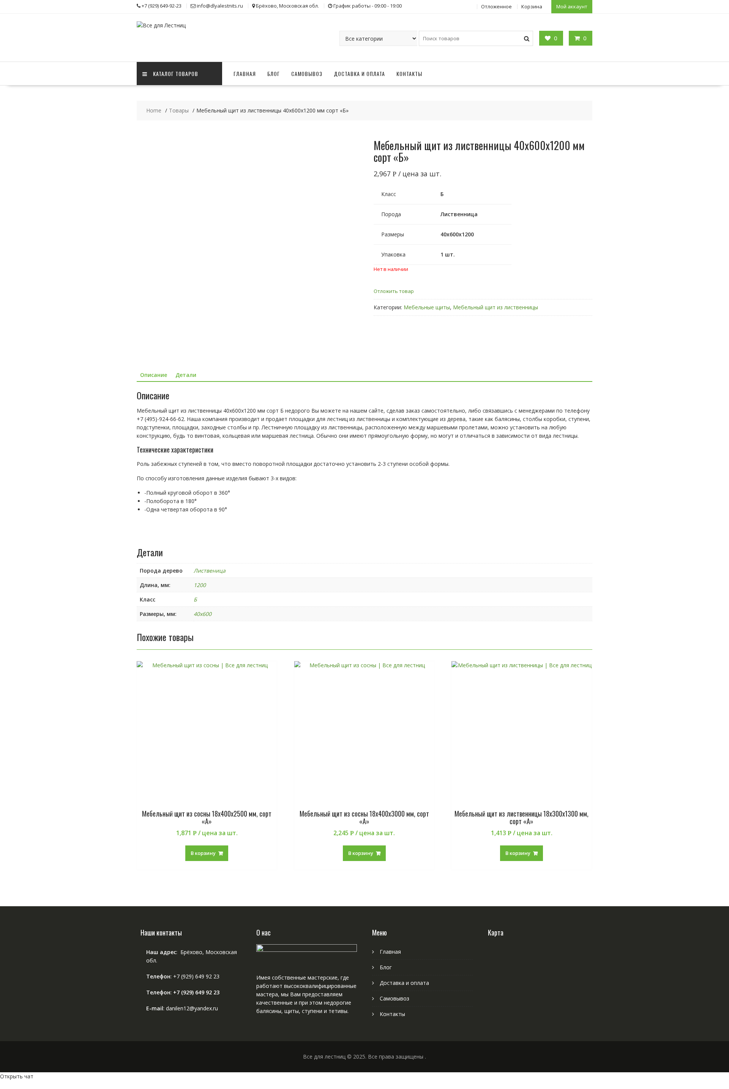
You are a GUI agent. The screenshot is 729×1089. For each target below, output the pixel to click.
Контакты (409, 74)
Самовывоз (306, 74)
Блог (273, 74)
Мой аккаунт (571, 6)
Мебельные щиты (427, 307)
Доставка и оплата (359, 74)
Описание (153, 374)
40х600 (202, 613)
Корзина (531, 6)
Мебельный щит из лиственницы (495, 307)
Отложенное (496, 6)
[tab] (153, 375)
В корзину (203, 853)
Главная (245, 74)
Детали (185, 374)
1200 (200, 585)
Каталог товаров (175, 74)
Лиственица (210, 570)
